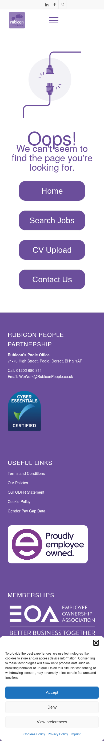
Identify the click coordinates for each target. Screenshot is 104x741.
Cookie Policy (19, 501)
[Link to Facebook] (54, 4)
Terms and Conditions (26, 473)
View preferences (52, 722)
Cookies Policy (34, 734)
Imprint (76, 734)
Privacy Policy (58, 734)
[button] (96, 642)
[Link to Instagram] (62, 4)
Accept (52, 692)
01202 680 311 (29, 370)
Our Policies (18, 482)
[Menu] (51, 20)
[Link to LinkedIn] (47, 4)
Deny (52, 707)
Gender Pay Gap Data (26, 510)
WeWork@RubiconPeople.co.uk (46, 376)
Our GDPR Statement (26, 492)
